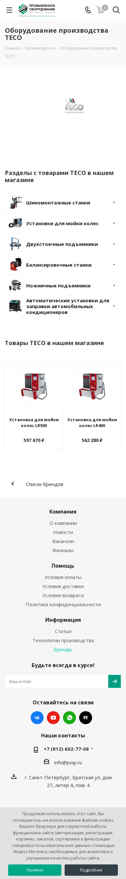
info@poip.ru (68, 762)
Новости (63, 532)
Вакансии (63, 541)
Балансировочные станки (58, 264)
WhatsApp (69, 717)
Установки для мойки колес (62, 223)
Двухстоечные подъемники (62, 244)
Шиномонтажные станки (58, 202)
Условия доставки (63, 586)
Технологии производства (63, 640)
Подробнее (91, 870)
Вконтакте (37, 717)
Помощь (63, 565)
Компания (63, 511)
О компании (63, 523)
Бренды (63, 649)
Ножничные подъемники (58, 285)
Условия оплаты (63, 577)
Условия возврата (63, 595)
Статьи (63, 631)
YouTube (53, 717)
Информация (63, 619)
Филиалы (63, 550)
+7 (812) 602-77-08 (66, 749)
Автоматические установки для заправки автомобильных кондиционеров (67, 306)
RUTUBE (85, 717)
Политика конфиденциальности (63, 604)
